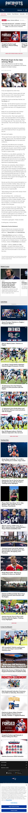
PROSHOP (19, 10)
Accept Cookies (14, 810)
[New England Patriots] (14, 779)
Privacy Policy (9, 800)
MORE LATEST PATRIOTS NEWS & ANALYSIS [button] (14, 53)
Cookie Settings (14, 802)
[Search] (23, 10)
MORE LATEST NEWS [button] (14, 436)
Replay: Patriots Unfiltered (13, 20)
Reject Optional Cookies (14, 806)
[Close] (26, 784)
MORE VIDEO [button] (14, 623)
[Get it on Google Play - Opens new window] (18, 773)
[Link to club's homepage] (2, 10)
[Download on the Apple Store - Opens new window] (9, 773)
